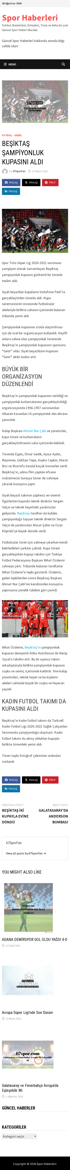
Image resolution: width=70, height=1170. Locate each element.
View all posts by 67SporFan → (26, 853)
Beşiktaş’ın (32, 647)
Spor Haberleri (30, 17)
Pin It (52, 182)
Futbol (7, 135)
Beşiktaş (24, 513)
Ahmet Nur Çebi (34, 431)
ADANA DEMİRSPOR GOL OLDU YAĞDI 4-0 (34, 939)
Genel (18, 135)
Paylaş (13, 182)
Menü (12, 64)
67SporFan (19, 171)
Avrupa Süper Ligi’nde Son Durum (27, 1012)
